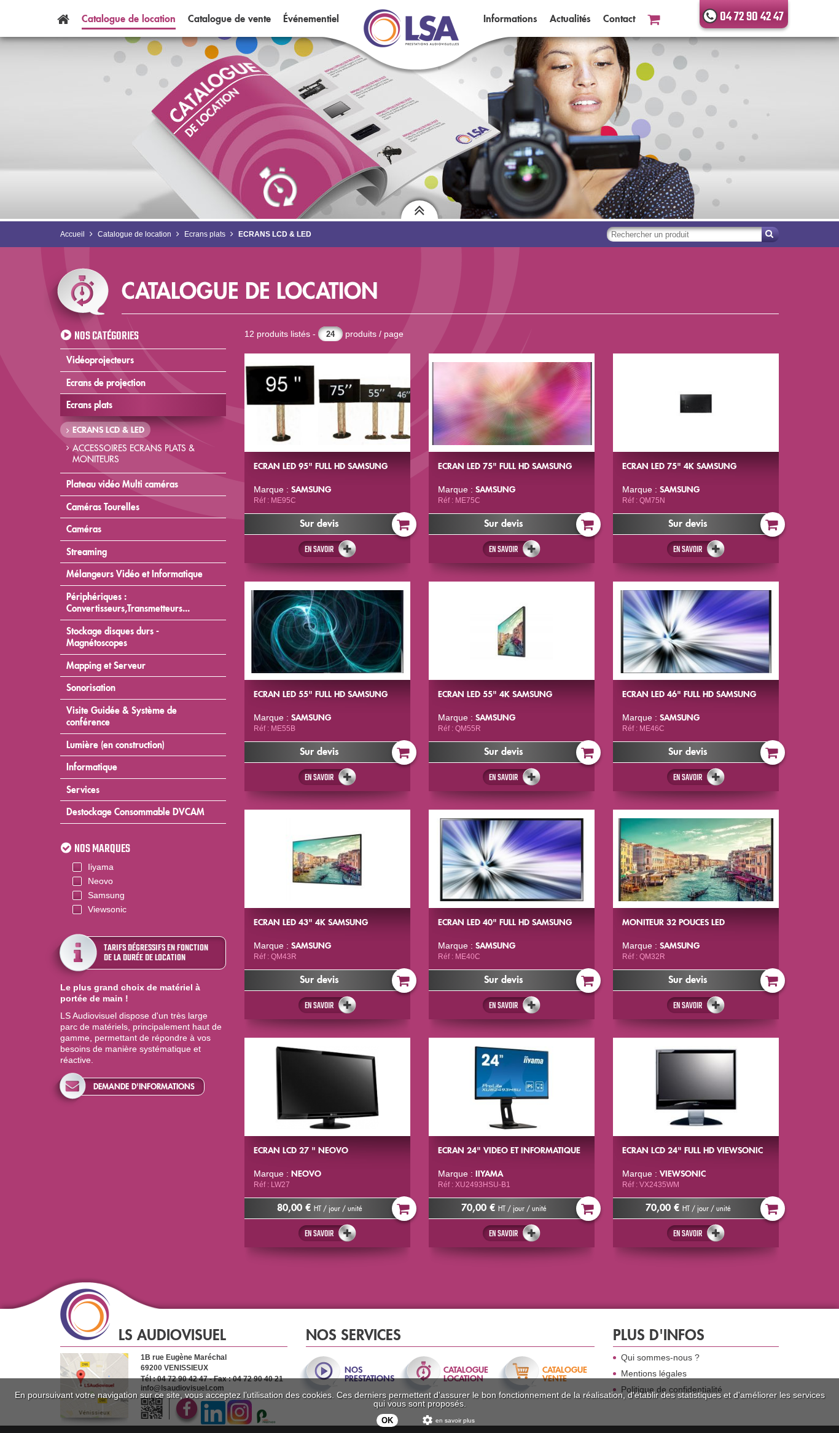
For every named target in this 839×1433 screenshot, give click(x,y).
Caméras (83, 529)
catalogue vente (564, 1374)
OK (387, 1420)
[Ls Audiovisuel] (411, 35)
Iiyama (101, 867)
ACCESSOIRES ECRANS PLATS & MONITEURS (133, 454)
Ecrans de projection (106, 383)
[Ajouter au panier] (404, 524)
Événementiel (311, 18)
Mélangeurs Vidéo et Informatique (134, 574)
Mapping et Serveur (106, 665)
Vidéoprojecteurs (100, 360)
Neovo (100, 881)
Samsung (106, 895)
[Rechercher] (770, 234)
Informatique (91, 767)
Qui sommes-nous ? (660, 1357)
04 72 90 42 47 (752, 17)
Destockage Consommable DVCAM (135, 812)
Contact (619, 18)
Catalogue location (129, 18)
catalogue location (465, 1374)
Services (83, 789)
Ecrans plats (89, 405)
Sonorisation (90, 687)
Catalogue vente (229, 18)
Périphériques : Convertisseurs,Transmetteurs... (128, 603)
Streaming (86, 552)
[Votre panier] (653, 18)
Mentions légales (654, 1373)
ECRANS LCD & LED (108, 429)
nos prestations (368, 1374)
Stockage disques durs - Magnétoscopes (112, 637)
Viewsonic (107, 909)
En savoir (319, 549)
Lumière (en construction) (115, 745)
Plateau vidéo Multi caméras (122, 484)
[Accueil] (63, 18)
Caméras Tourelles (102, 507)
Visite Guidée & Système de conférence (121, 716)
